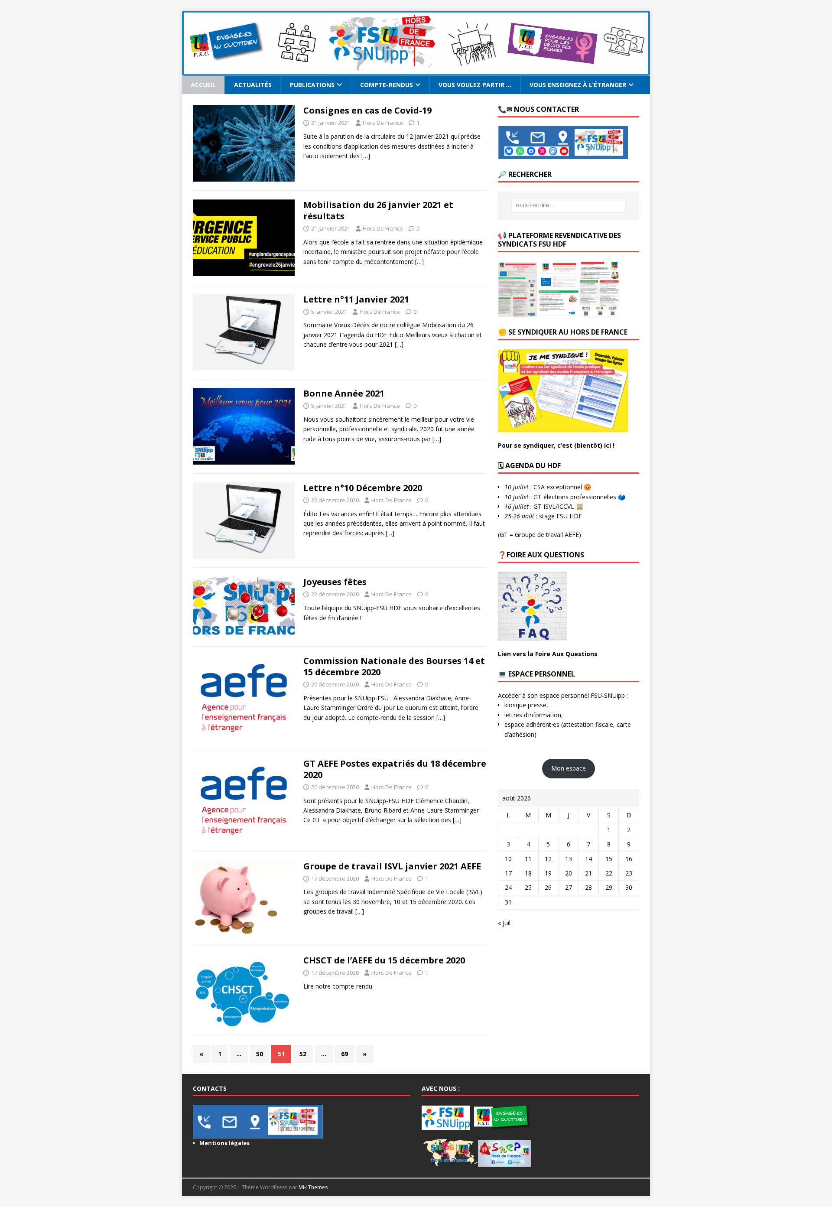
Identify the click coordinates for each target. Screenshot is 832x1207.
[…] (365, 156)
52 (302, 1054)
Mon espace (568, 768)
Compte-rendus (386, 85)
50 (259, 1054)
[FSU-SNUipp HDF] (416, 71)
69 (344, 1054)
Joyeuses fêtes (335, 582)
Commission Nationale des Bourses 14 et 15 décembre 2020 (394, 666)
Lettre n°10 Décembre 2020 (362, 488)
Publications (312, 85)
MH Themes (313, 1187)
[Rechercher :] (568, 205)
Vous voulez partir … (475, 85)
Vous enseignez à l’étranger (578, 85)
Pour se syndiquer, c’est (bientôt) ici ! (556, 445)
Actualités (253, 85)
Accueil (203, 85)
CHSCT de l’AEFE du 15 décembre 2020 (384, 960)
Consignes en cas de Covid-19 (367, 110)
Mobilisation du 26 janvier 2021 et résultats (378, 210)
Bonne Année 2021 (343, 393)
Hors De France (383, 123)
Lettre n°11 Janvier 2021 (356, 299)
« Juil (504, 923)
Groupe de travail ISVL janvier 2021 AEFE (392, 866)
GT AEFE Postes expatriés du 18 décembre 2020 (394, 769)
